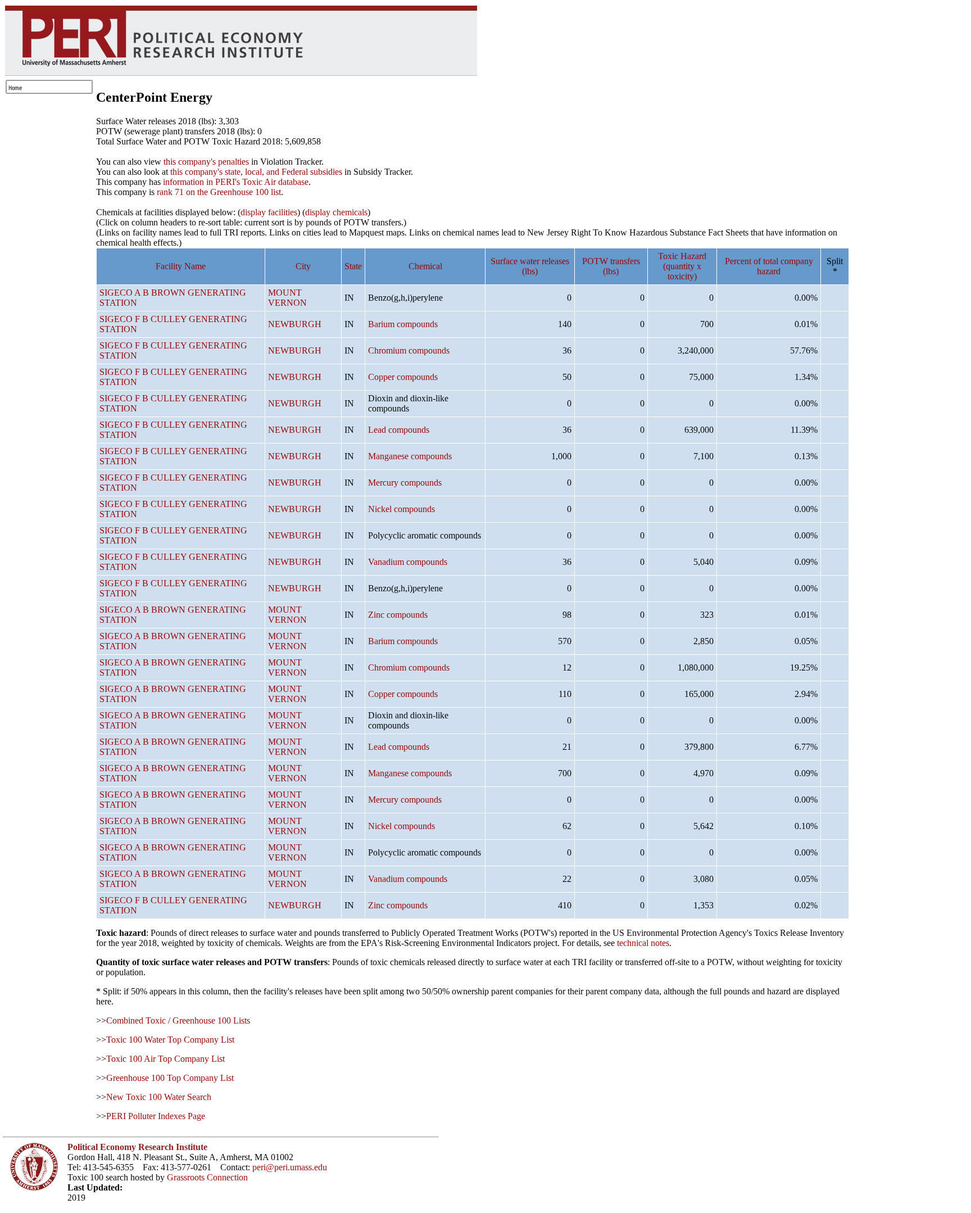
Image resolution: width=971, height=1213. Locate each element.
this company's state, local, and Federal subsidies (256, 171)
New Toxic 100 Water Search (158, 1097)
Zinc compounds (398, 614)
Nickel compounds (401, 509)
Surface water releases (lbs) (530, 266)
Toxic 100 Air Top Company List (165, 1058)
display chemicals (336, 212)
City (303, 266)
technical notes (643, 943)
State (353, 266)
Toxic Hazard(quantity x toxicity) (682, 266)
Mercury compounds (405, 482)
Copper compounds (403, 377)
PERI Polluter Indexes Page (155, 1116)
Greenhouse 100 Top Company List (170, 1078)
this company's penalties (206, 161)
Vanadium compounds (407, 562)
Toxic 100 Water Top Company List (170, 1039)
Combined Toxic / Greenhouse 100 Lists (178, 1020)
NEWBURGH (294, 324)
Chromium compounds (409, 350)
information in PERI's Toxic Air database (235, 182)
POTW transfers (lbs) (611, 266)
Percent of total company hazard (769, 266)
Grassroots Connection (207, 1177)
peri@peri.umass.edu (289, 1167)
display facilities (269, 212)
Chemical (425, 266)
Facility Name (181, 266)
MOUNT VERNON (287, 297)
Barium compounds (403, 324)
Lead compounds (398, 429)
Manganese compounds (410, 456)
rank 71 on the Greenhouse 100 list (219, 192)
